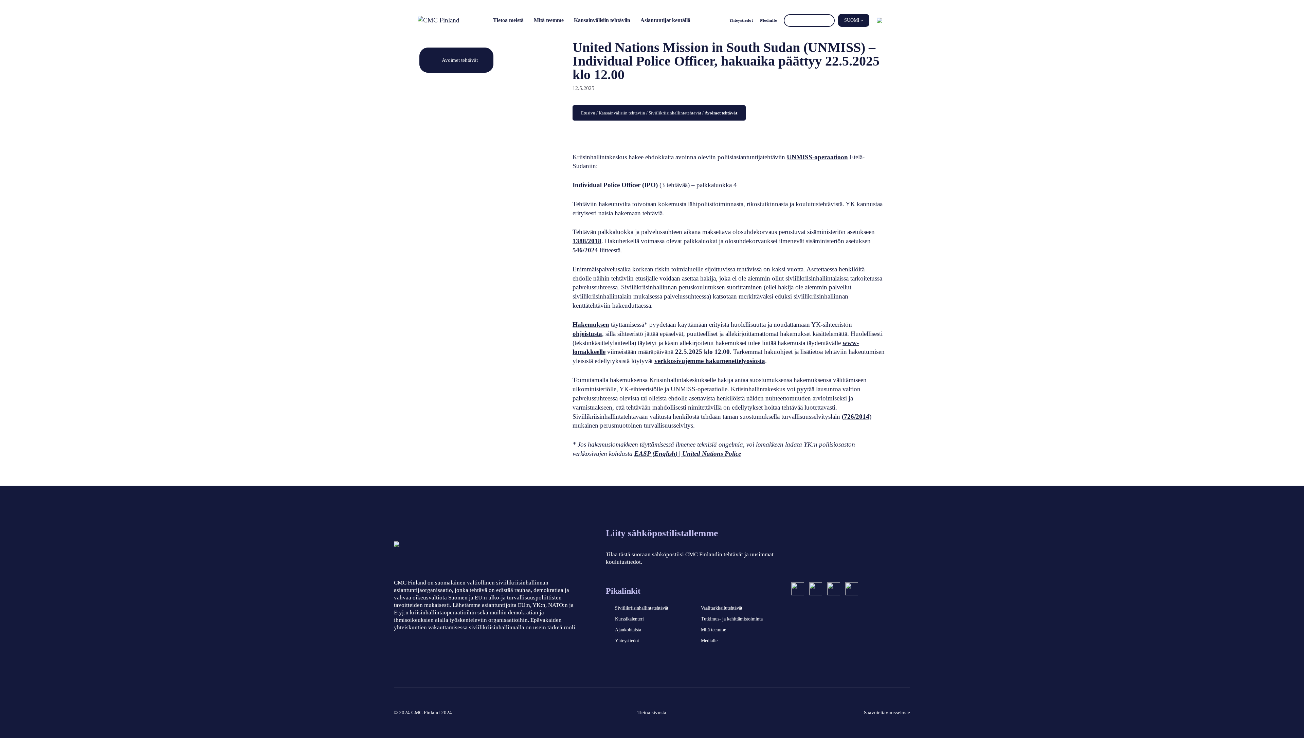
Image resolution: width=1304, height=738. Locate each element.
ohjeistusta (587, 333)
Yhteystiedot (741, 20)
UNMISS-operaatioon (817, 157)
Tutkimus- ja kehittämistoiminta (732, 619)
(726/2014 (855, 416)
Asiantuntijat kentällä (665, 20)
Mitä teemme (549, 20)
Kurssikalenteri (629, 619)
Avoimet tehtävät (460, 60)
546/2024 (585, 250)
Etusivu (588, 112)
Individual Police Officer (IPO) (615, 184)
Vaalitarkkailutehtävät (721, 608)
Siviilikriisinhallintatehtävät (675, 112)
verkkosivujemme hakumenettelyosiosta (709, 360)
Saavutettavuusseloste (887, 712)
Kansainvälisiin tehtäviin (602, 20)
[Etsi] (828, 20)
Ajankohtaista (628, 629)
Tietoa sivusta (651, 712)
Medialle (768, 20)
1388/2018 (587, 241)
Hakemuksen (591, 324)
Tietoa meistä (508, 20)
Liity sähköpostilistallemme (662, 533)
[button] (853, 20)
